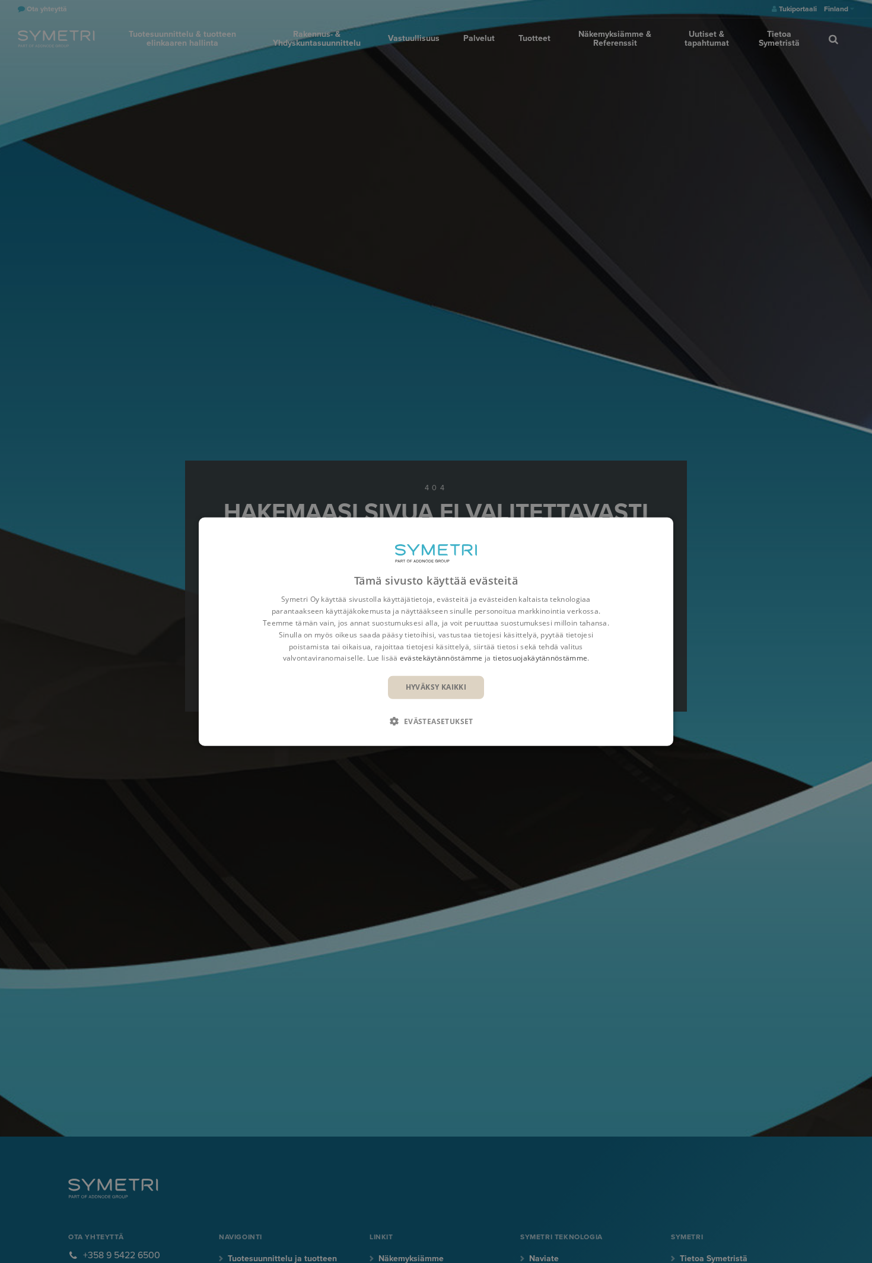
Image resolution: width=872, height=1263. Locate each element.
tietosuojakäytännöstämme (540, 658)
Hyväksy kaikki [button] (436, 687)
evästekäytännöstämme (441, 658)
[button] (436, 720)
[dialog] (436, 632)
